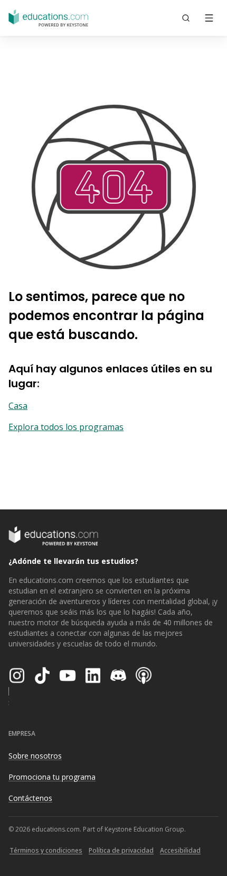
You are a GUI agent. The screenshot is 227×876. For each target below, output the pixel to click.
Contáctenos (30, 798)
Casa (17, 406)
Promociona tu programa (52, 777)
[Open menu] (209, 18)
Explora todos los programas (66, 427)
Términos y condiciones (46, 850)
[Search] (185, 18)
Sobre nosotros (35, 756)
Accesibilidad (180, 850)
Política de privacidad (121, 850)
